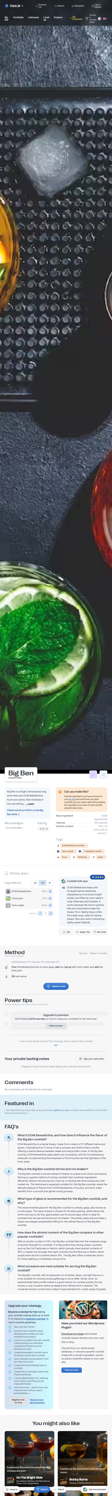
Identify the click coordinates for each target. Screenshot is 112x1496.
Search (61, 6)
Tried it (61, 1489)
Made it (44, 1489)
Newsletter (79, 6)
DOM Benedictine (21, 891)
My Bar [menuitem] (6, 18)
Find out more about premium (37, 1401)
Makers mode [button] (58, 986)
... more (30, 803)
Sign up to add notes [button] (94, 1059)
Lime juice (17, 898)
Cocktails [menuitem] (18, 17)
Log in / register (98, 5)
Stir (55, 1045)
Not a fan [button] (101, 932)
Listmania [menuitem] (33, 17)
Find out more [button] (56, 1025)
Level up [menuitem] (46, 18)
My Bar (72, 799)
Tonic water (18, 905)
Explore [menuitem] (58, 17)
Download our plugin (72, 1333)
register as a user (61, 1110)
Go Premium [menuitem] (77, 18)
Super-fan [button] (85, 932)
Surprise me (42, 5)
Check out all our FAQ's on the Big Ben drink (25, 812)
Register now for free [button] (18, 1401)
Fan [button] (68, 932)
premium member (36, 1318)
